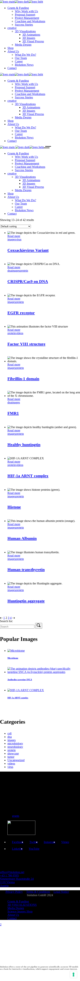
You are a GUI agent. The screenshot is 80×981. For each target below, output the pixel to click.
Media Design (15, 908)
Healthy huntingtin (23, 444)
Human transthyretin (26, 569)
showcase (13, 753)
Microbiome (12, 658)
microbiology (15, 743)
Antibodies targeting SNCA (19, 679)
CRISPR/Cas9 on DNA (27, 281)
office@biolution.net (12, 872)
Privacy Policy (14, 891)
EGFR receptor (21, 312)
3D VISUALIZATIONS (22, 904)
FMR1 (13, 413)
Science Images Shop (20, 911)
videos (19, 333)
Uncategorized (16, 760)
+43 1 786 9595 (9, 875)
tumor (10, 756)
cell (9, 733)
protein (24, 270)
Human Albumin (22, 538)
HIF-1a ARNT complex (27, 475)
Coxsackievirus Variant (28, 250)
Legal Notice (61, 891)
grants (15, 815)
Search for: (6, 621)
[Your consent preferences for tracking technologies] (73, 974)
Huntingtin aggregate (26, 601)
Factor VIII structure (26, 344)
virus (18, 239)
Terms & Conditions (38, 891)
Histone (14, 507)
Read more (13, 236)
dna (9, 270)
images (11, 239)
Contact (12, 918)
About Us (13, 914)
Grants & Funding (18, 901)
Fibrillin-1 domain (23, 378)
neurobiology (15, 746)
